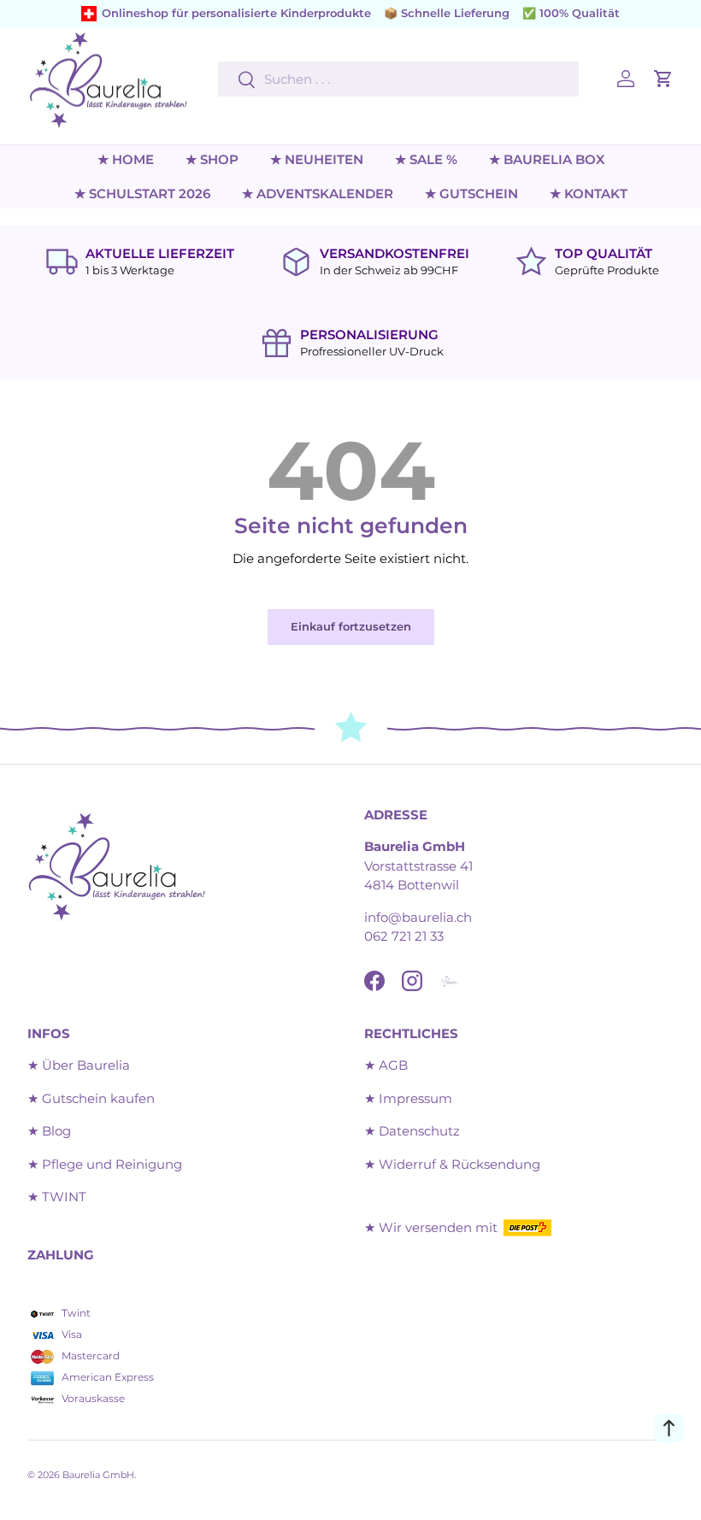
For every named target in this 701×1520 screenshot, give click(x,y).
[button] (663, 78)
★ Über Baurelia (78, 1065)
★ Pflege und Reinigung (104, 1164)
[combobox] (398, 79)
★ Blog (49, 1131)
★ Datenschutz (412, 1131)
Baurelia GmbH (98, 1475)
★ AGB (386, 1065)
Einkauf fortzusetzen (351, 626)
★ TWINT (56, 1196)
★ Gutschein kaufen (91, 1098)
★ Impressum (408, 1098)
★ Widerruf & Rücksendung (452, 1164)
